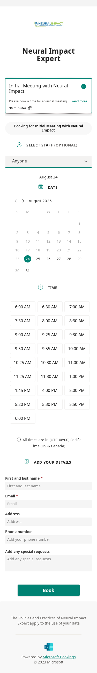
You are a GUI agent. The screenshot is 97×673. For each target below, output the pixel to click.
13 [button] (59, 241)
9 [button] (17, 241)
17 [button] (28, 250)
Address (12, 513)
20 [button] (59, 250)
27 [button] (59, 258)
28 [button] (69, 258)
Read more (79, 101)
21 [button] (69, 250)
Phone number (18, 531)
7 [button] (69, 232)
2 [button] (17, 232)
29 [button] (79, 258)
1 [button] (79, 223)
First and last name (22, 478)
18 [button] (38, 250)
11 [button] (38, 241)
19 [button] (48, 250)
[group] (48, 363)
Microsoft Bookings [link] (59, 656)
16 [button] (17, 250)
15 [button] (79, 241)
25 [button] (38, 258)
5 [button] (48, 232)
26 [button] (48, 258)
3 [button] (28, 232)
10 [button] (28, 241)
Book (48, 590)
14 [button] (69, 241)
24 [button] (28, 258)
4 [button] (38, 232)
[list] (48, 97)
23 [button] (17, 258)
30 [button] (17, 270)
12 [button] (48, 241)
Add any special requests (27, 551)
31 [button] (28, 270)
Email (10, 496)
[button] (15, 200)
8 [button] (79, 232)
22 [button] (79, 250)
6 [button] (59, 232)
